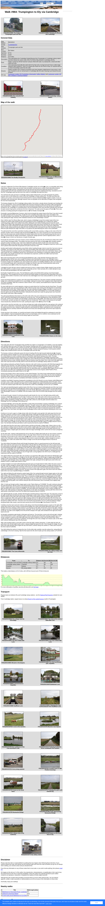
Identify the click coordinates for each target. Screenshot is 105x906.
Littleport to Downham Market (10, 893)
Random (29, 3)
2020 (59, 1)
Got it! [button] (96, 902)
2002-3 (19, 1)
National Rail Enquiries (46, 595)
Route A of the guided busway (36, 599)
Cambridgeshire (12, 44)
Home (3, 1)
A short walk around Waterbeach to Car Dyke (14, 895)
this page (36, 587)
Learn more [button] (48, 903)
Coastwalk (5, 3)
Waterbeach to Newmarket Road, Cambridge (14, 891)
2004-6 (26, 1)
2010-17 (41, 1)
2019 (53, 1)
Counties (21, 3)
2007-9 (33, 1)
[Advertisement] (67, 35)
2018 (47, 1)
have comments (48, 156)
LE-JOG (13, 3)
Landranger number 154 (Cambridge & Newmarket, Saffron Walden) (26, 74)
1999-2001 (11, 1)
